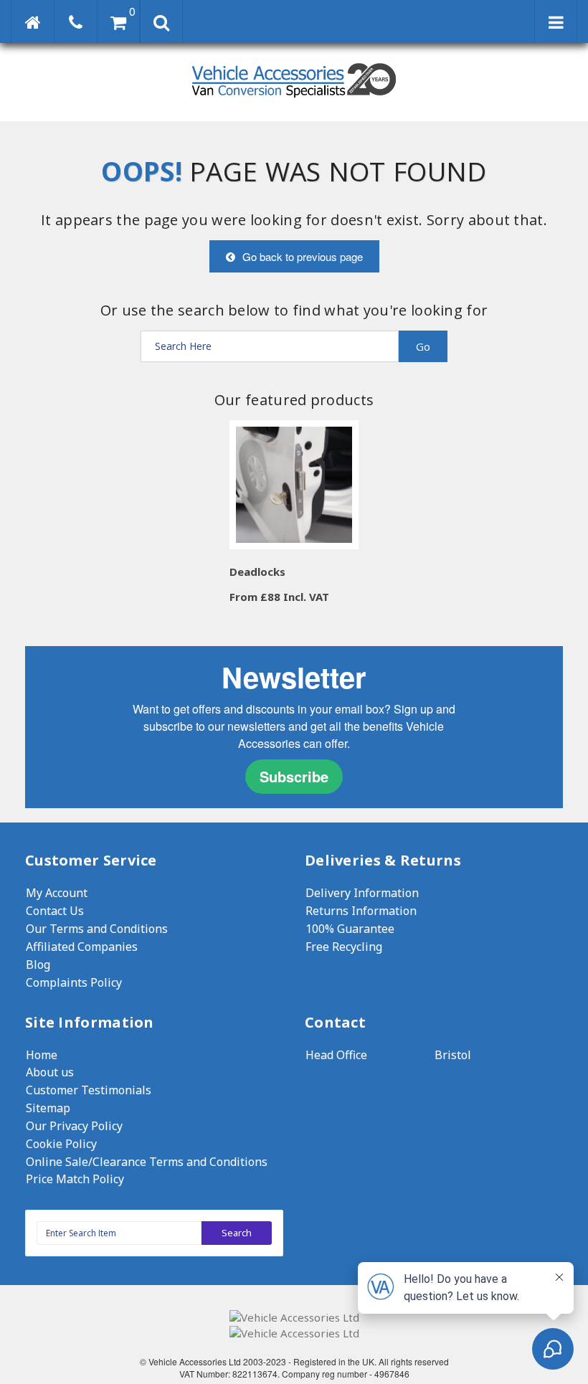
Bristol (453, 1055)
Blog (38, 964)
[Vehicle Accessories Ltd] (294, 99)
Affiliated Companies (82, 946)
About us (50, 1072)
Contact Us (55, 911)
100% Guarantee (349, 929)
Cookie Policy (61, 1144)
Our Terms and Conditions (97, 929)
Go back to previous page (302, 256)
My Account (56, 893)
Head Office (336, 1055)
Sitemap (48, 1108)
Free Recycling (343, 946)
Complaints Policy (74, 982)
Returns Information (361, 911)
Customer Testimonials (88, 1090)
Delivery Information (362, 893)
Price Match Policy (75, 1179)
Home (41, 1055)
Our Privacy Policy (74, 1126)
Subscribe (294, 776)
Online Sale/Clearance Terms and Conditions (146, 1162)
